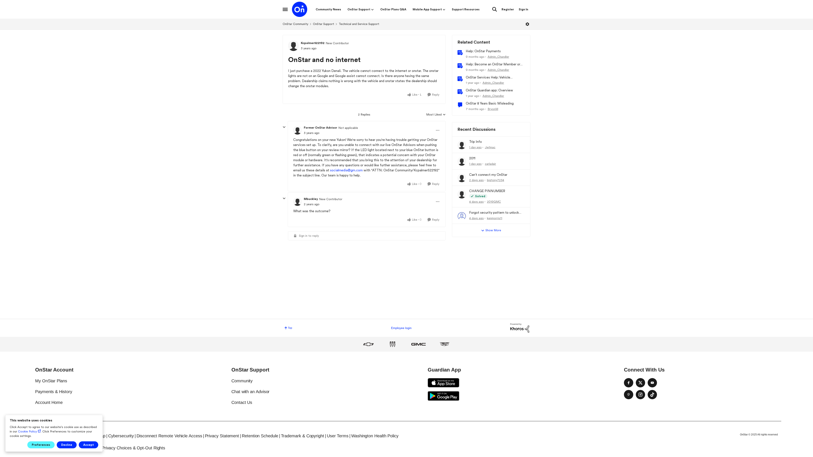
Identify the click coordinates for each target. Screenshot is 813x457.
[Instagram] (640, 394)
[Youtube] (652, 382)
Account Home (49, 402)
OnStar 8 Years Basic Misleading (490, 103)
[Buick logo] (392, 344)
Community (242, 381)
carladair (490, 163)
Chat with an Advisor (250, 391)
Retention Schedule (260, 436)
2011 (472, 158)
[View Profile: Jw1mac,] (462, 145)
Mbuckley (311, 199)
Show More (493, 230)
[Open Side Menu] (285, 9)
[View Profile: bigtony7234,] (462, 178)
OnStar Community (295, 24)
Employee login (401, 328)
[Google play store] (443, 396)
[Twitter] (640, 382)
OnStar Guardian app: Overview (489, 90)
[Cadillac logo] (444, 344)
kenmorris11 (494, 218)
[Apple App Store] (443, 382)
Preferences (41, 444)
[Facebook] (628, 382)
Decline (66, 444)
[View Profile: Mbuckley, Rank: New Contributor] (297, 201)
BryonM (493, 109)
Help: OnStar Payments (483, 51)
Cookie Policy (27, 431)
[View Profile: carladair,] (462, 161)
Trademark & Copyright (302, 436)
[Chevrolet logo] (368, 344)
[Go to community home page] (299, 9)
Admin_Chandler (498, 56)
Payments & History (53, 391)
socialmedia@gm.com (346, 170)
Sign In (523, 9)
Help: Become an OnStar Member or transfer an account (493, 64)
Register (508, 9)
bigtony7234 (495, 180)
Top (290, 327)
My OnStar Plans (51, 381)
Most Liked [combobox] (436, 115)
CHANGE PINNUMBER (487, 191)
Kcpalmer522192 (313, 43)
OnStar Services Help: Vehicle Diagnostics (488, 77)
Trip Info (475, 142)
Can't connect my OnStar (488, 175)
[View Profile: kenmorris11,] (462, 216)
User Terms (337, 436)
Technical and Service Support (359, 24)
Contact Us (241, 402)
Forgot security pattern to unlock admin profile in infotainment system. (496, 213)
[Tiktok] (652, 394)
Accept (88, 444)
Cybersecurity (121, 436)
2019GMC (494, 201)
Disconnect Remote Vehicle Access (169, 436)
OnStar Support (323, 24)
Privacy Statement (222, 436)
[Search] (494, 9)
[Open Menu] (527, 24)
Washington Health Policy (374, 436)
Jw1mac (490, 147)
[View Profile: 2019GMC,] (462, 194)
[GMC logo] (418, 344)
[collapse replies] (284, 127)
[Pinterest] (628, 394)
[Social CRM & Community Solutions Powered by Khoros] (519, 327)
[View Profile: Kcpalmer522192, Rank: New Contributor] (293, 45)
